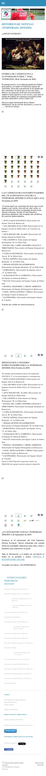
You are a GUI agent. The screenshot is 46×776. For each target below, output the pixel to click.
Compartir (9, 749)
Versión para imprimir (11, 763)
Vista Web (40, 765)
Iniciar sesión (39, 763)
